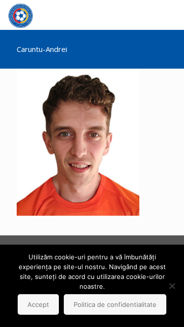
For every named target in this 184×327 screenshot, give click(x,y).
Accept (38, 304)
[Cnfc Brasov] (20, 14)
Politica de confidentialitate (115, 304)
